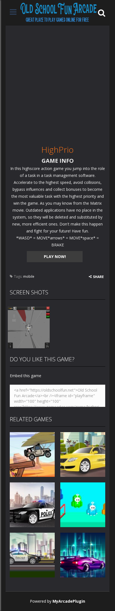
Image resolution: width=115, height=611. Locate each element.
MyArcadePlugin (68, 601)
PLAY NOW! (55, 256)
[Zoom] (29, 327)
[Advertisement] (57, 83)
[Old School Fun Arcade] (58, 12)
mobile (28, 276)
